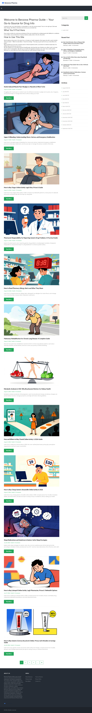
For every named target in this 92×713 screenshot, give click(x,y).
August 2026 (66, 88)
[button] (1, 8)
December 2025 (67, 117)
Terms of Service (39, 676)
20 (41, 662)
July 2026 (65, 91)
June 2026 (65, 95)
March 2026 (66, 106)
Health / (14, 89)
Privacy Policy (38, 679)
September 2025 (67, 128)
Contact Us (37, 681)
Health (65, 30)
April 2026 (65, 102)
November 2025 (67, 121)
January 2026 (66, 113)
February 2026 (66, 110)
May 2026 (65, 99)
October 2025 (66, 125)
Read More (9, 98)
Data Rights (28, 681)
